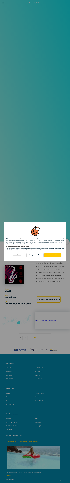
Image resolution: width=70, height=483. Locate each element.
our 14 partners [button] (22, 238)
